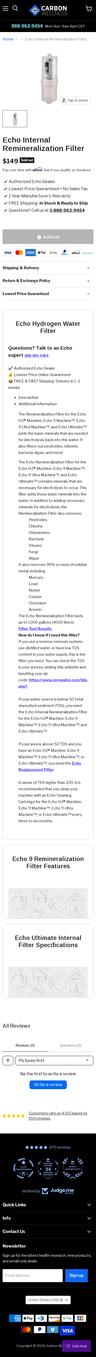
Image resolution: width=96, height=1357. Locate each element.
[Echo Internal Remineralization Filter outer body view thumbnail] (15, 118)
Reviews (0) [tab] (25, 1045)
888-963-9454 (27, 25)
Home (8, 39)
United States (45, 1300)
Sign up (76, 1275)
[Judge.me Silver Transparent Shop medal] (23, 1168)
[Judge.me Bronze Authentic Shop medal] (72, 1168)
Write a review (48, 1084)
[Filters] (8, 1060)
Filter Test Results (35, 628)
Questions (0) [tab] (71, 1045)
